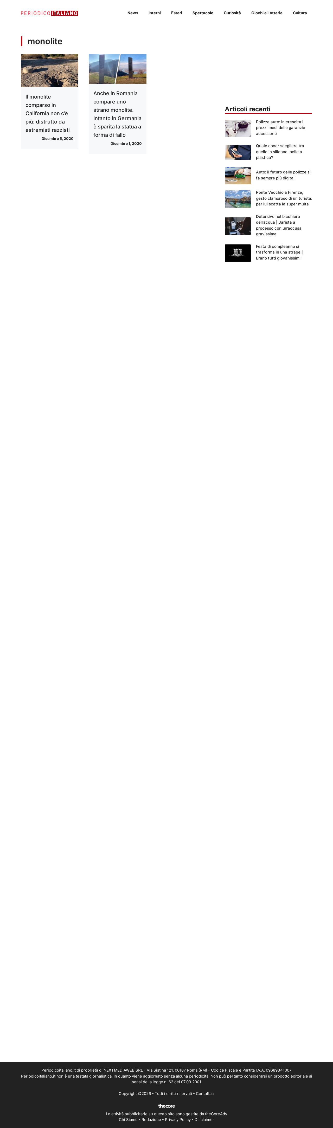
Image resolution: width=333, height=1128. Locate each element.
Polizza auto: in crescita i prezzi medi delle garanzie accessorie (280, 127)
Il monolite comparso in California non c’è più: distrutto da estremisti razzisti (47, 113)
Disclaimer (204, 1119)
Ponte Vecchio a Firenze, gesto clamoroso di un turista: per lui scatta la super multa (284, 198)
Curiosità (232, 12)
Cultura (300, 12)
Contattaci (205, 1093)
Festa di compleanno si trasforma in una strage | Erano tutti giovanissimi (279, 252)
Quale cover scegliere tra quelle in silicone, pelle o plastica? (280, 151)
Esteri (176, 12)
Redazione (151, 1119)
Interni (155, 12)
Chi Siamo (128, 1119)
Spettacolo (203, 12)
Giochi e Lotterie (267, 12)
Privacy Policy (178, 1119)
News (132, 12)
